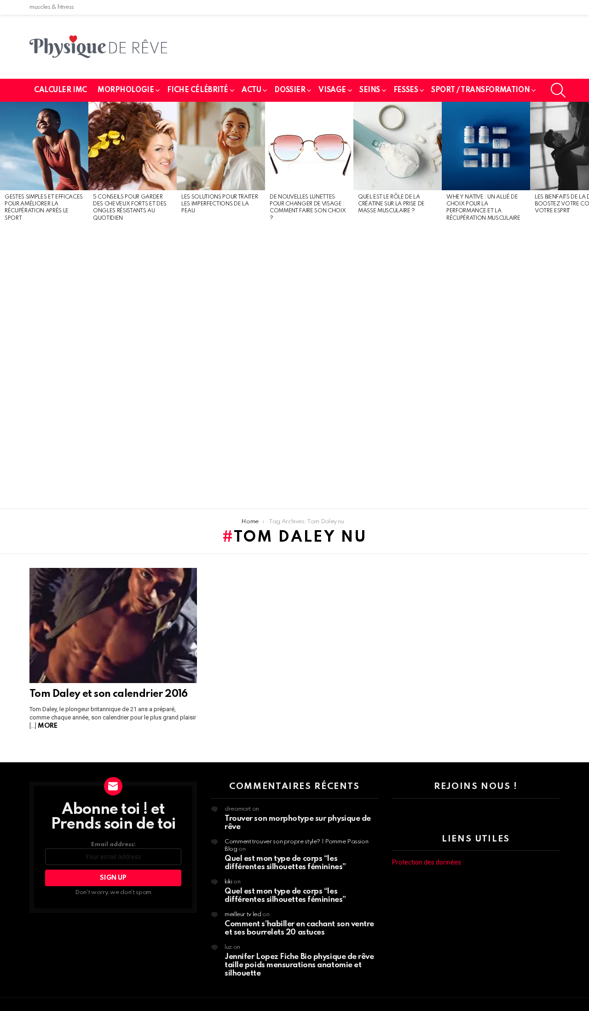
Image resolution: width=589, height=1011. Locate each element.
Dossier (289, 90)
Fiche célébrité (197, 90)
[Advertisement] (44, 366)
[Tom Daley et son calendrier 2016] (113, 625)
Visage (332, 90)
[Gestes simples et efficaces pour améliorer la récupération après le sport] (44, 146)
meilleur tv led (243, 914)
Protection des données (426, 862)
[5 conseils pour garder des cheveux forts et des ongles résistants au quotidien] (132, 146)
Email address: (113, 844)
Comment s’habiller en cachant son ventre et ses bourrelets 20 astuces (299, 928)
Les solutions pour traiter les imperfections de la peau (219, 204)
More (47, 726)
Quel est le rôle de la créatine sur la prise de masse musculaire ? (391, 204)
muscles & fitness (51, 7)
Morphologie (126, 90)
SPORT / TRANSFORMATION (480, 90)
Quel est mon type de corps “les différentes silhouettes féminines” (285, 863)
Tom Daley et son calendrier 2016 (108, 694)
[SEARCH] (558, 90)
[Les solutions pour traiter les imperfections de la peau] (221, 146)
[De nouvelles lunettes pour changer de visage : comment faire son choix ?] (309, 146)
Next (584, 305)
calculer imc (60, 90)
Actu (251, 90)
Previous (4, 305)
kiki (228, 882)
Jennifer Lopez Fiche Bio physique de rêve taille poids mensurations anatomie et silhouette (299, 965)
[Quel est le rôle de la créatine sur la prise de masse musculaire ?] (397, 146)
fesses (405, 90)
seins (369, 90)
